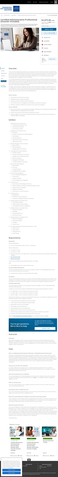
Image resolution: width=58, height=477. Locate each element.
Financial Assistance (42, 467)
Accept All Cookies (11, 470)
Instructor (3, 75)
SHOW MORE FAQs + (13, 418)
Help (40, 468)
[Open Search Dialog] (55, 2)
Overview (3, 68)
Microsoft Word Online (15, 257)
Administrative (13, 15)
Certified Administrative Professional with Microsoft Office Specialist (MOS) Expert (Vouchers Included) (33, 445)
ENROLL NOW (49, 29)
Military (40, 465)
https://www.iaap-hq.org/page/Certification (22, 316)
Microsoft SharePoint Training (48, 441)
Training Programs (7, 15)
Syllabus (2, 70)
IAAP (35, 377)
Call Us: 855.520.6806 (52, 15)
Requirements (4, 73)
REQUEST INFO (52, 59)
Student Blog (49, 465)
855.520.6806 (3, 86)
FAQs (2, 78)
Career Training (24, 465)
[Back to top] (29, 464)
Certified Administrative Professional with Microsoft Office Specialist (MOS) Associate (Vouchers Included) (17, 446)
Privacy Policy (37, 474)
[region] (11, 467)
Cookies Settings (11, 472)
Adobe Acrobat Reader (15, 258)
